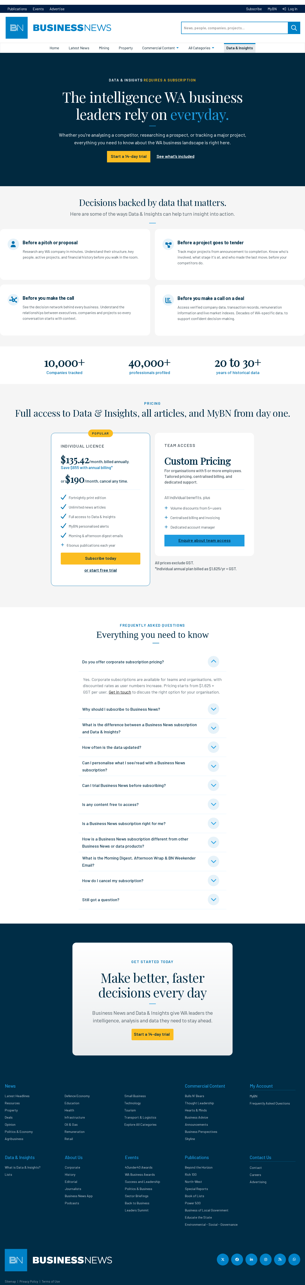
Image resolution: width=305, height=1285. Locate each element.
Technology (132, 1103)
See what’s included (175, 156)
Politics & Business (138, 1189)
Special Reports (196, 1189)
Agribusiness (14, 1139)
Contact (256, 1167)
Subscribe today (100, 558)
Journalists (73, 1189)
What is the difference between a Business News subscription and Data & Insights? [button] (139, 728)
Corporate (72, 1167)
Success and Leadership (142, 1182)
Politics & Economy (19, 1132)
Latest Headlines (17, 1096)
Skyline (190, 1139)
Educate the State (198, 1217)
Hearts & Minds (196, 1110)
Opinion (10, 1124)
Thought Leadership (199, 1103)
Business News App (79, 1196)
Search (294, 28)
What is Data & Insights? (23, 1167)
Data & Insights (239, 47)
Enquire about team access (204, 540)
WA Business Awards (140, 1174)
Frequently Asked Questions (270, 1103)
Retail (69, 1139)
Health (69, 1110)
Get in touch (120, 692)
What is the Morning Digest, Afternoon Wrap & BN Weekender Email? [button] (139, 861)
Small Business (135, 1096)
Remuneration (75, 1132)
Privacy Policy (29, 1281)
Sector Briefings (136, 1196)
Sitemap (10, 1281)
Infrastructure (75, 1117)
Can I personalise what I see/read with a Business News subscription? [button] (133, 766)
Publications (17, 9)
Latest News (79, 47)
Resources (12, 1103)
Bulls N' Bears (194, 1096)
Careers (255, 1175)
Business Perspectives (201, 1132)
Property (126, 47)
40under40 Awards (138, 1167)
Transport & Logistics (140, 1117)
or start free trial (100, 570)
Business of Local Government (207, 1210)
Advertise (57, 9)
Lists (8, 1174)
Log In (292, 9)
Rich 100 (191, 1174)
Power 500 (193, 1203)
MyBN (272, 9)
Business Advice (196, 1117)
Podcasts (72, 1203)
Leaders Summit (137, 1210)
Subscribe (254, 9)
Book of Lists (194, 1196)
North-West (193, 1182)
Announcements (196, 1124)
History (70, 1174)
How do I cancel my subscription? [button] (112, 880)
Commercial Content (158, 47)
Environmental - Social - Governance (211, 1224)
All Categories (199, 47)
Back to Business (137, 1203)
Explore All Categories (140, 1124)
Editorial (71, 1182)
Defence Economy (77, 1096)
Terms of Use (51, 1281)
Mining (104, 47)
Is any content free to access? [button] (110, 804)
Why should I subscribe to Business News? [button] (121, 709)
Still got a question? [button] (100, 899)
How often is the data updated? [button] (111, 747)
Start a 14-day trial (129, 156)
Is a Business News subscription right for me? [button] (124, 823)
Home (54, 47)
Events (38, 9)
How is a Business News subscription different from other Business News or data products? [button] (135, 842)
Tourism (130, 1110)
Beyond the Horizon (199, 1167)
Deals (9, 1117)
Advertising (258, 1182)
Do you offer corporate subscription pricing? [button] (123, 661)
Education (72, 1103)
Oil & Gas (71, 1124)
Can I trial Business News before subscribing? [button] (124, 785)
